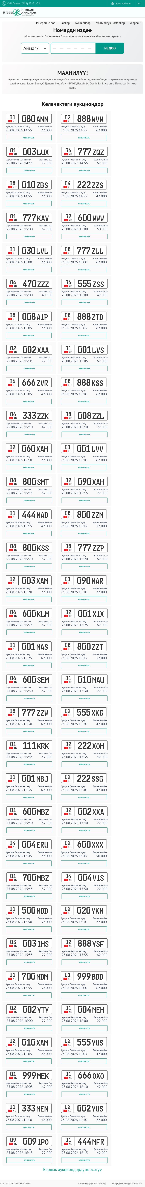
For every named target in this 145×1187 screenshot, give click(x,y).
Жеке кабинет (123, 3)
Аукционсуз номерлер (110, 23)
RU (139, 3)
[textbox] (73, 48)
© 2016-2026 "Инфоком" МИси (15, 1183)
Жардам (135, 23)
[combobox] (35, 48)
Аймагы (31, 48)
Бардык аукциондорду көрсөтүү (72, 1169)
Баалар (65, 23)
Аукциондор (83, 23)
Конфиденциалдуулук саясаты (127, 1183)
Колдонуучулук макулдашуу (92, 1183)
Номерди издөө (45, 23)
